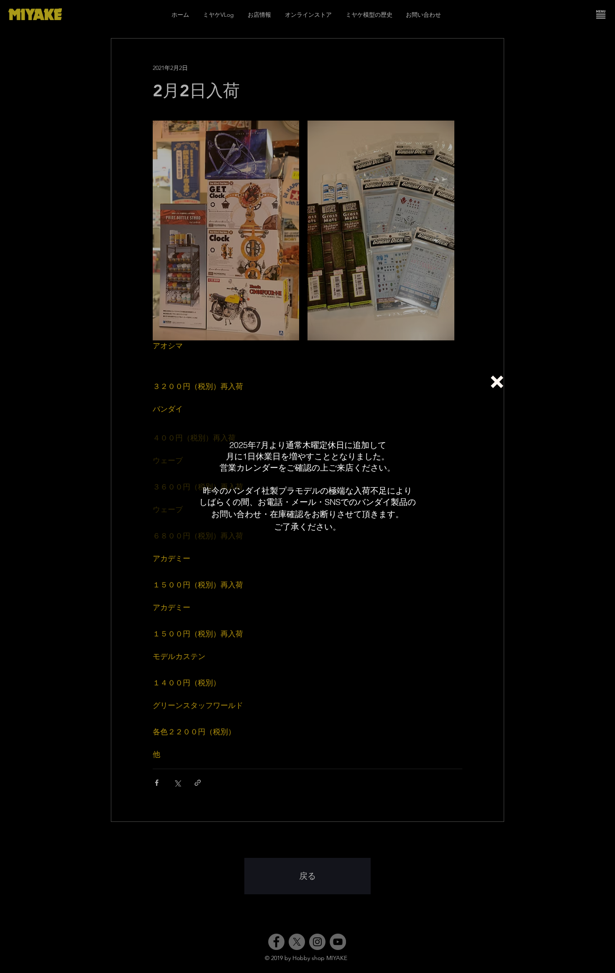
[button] (497, 382)
